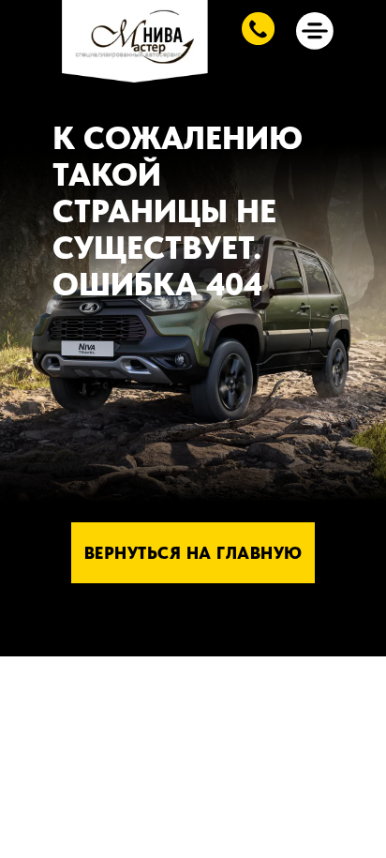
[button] (258, 28)
